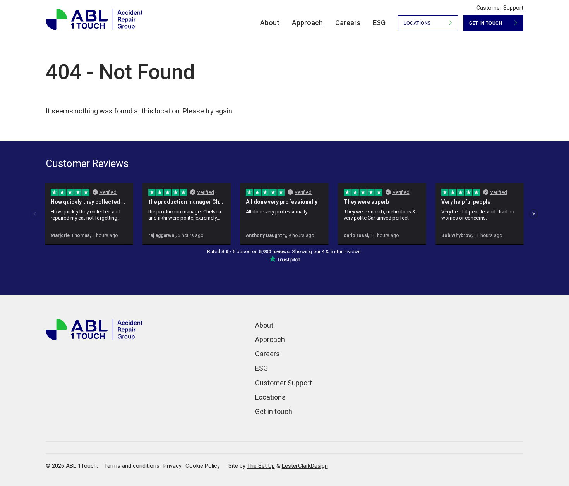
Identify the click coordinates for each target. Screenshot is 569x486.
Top (549, 455)
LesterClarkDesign (305, 465)
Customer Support (499, 8)
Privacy (172, 465)
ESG (379, 23)
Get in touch (485, 23)
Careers (347, 23)
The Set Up (261, 465)
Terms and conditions (131, 465)
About (269, 23)
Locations (417, 23)
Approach (307, 23)
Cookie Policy (202, 465)
